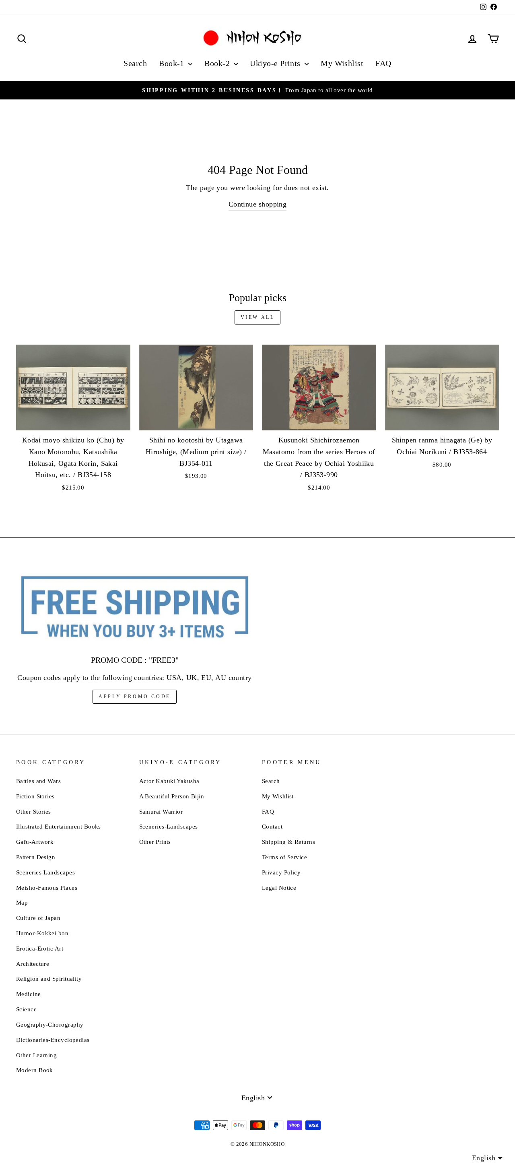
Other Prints (155, 841)
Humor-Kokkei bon (42, 933)
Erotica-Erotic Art (39, 948)
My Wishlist (342, 63)
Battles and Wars (38, 780)
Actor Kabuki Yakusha (169, 780)
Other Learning (36, 1055)
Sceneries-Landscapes (45, 872)
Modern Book (34, 1069)
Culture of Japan (38, 917)
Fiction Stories (35, 796)
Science (26, 1009)
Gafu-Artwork (35, 841)
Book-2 (218, 63)
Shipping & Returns (288, 841)
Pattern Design (35, 857)
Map (22, 902)
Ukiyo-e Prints (276, 63)
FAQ (383, 63)
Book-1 (172, 63)
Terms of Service (284, 857)
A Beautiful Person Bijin (171, 796)
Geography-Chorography (49, 1024)
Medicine (28, 993)
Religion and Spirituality (49, 978)
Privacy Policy (281, 872)
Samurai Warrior (161, 811)
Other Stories (33, 811)
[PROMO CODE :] (134, 607)
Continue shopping (258, 204)
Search (135, 63)
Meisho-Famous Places (46, 887)
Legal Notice (279, 887)
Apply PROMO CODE (135, 696)
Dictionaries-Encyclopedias (53, 1039)
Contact (272, 826)
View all (258, 317)
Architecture (32, 963)
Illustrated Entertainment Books (58, 826)
